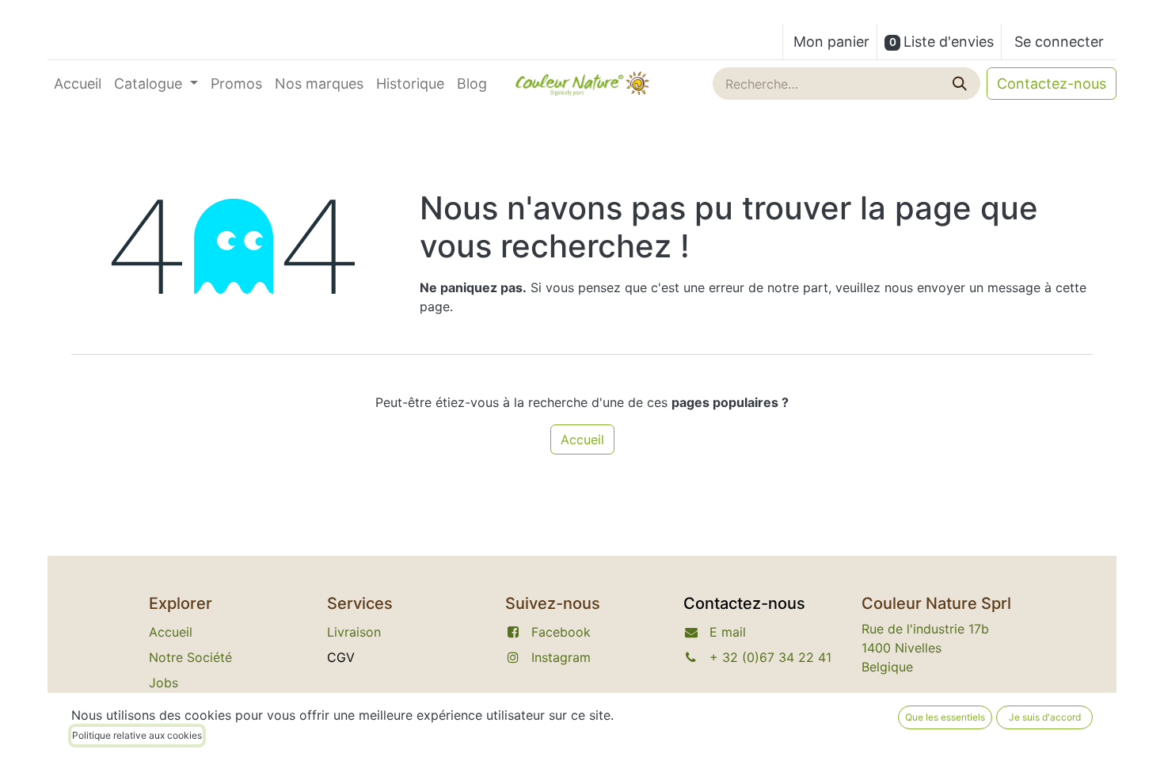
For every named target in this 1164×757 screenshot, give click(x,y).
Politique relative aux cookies (137, 735)
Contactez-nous (1051, 83)
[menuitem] (78, 84)
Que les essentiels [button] (945, 717)
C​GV (341, 657)
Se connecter (1059, 41)
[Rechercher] (961, 83)
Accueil (582, 439)
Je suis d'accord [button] (1045, 717)
